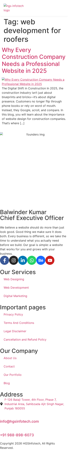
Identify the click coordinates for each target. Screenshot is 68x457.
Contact (9, 366)
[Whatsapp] (31, 260)
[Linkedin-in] (22, 260)
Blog (7, 383)
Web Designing (14, 279)
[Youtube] (49, 260)
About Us (10, 358)
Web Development (16, 287)
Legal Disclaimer (15, 331)
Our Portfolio (13, 375)
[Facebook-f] (4, 260)
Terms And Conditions (19, 323)
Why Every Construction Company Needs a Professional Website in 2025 (33, 60)
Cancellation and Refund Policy (25, 339)
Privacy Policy (13, 314)
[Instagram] (13, 260)
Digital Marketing (15, 296)
